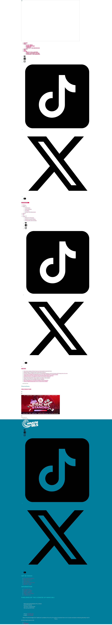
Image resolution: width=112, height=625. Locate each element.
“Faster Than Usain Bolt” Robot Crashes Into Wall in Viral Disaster (37, 377)
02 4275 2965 (30, 613)
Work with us (27, 581)
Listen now (24, 202)
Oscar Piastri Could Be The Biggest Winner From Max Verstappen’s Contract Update (41, 374)
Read (25, 44)
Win (25, 50)
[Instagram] (25, 62)
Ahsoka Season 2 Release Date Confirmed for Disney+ (35, 372)
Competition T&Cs (28, 590)
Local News (29, 45)
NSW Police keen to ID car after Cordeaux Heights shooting (36, 380)
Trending (28, 47)
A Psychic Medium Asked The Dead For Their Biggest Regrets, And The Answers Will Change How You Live (45, 373)
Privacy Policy (27, 589)
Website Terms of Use (29, 593)
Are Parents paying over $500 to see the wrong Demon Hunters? (37, 376)
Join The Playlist (27, 584)
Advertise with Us (28, 579)
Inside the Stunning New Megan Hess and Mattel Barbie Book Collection (38, 375)
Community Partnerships (33, 54)
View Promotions (26, 389)
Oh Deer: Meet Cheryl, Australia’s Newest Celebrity (34, 379)
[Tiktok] (57, 129)
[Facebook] (25, 59)
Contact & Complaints (29, 578)
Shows (26, 42)
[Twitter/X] (57, 196)
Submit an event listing (32, 53)
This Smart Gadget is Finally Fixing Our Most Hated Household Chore (38, 371)
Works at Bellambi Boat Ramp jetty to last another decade (36, 381)
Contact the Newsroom (33, 48)
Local (25, 51)
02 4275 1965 (30, 615)
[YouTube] (25, 199)
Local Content (27, 594)
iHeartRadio (26, 623)
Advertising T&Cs (27, 592)
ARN (25, 622)
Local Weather (30, 46)
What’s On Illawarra (32, 52)
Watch (25, 49)
